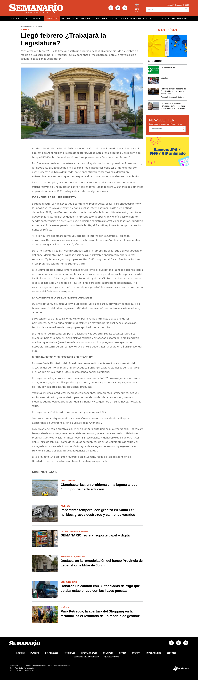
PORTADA (15, 18)
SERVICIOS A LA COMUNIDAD (174, 18)
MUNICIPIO (37, 18)
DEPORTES (154, 18)
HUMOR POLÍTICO (138, 18)
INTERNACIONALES (84, 18)
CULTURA (123, 18)
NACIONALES (67, 18)
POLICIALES (101, 18)
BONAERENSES (52, 18)
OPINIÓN (113, 18)
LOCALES (26, 18)
